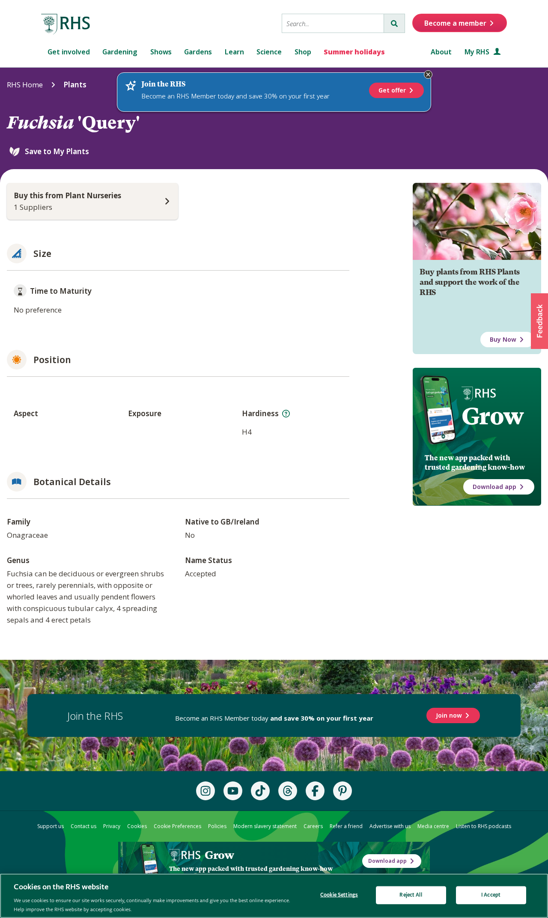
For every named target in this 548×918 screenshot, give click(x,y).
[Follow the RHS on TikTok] (260, 790)
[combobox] (333, 23)
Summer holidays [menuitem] (354, 52)
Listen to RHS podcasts (483, 826)
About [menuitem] (441, 52)
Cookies (137, 826)
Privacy (111, 826)
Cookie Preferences (177, 826)
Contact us (83, 826)
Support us (50, 826)
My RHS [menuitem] (478, 52)
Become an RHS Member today (274, 718)
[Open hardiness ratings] (286, 413)
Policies (217, 826)
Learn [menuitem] (234, 52)
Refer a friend (346, 826)
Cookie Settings (339, 895)
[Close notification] (428, 74)
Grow (493, 416)
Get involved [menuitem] (69, 52)
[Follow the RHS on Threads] (287, 790)
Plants (74, 84)
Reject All (410, 895)
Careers (313, 826)
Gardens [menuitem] (198, 52)
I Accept (490, 895)
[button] (539, 321)
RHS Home (25, 84)
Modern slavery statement (265, 826)
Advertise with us (390, 826)
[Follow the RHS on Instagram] (205, 790)
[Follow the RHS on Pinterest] (342, 790)
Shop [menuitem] (303, 52)
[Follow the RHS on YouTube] (232, 790)
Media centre (433, 826)
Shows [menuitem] (161, 52)
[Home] (66, 24)
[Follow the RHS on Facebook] (315, 790)
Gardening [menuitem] (119, 52)
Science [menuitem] (269, 52)
